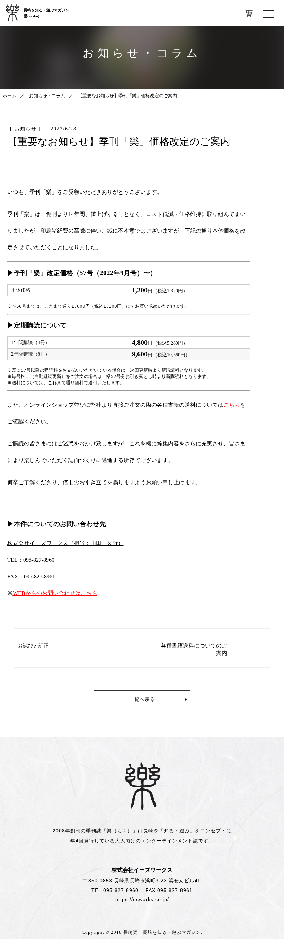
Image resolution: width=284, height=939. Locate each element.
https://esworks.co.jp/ (142, 899)
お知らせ (26, 129)
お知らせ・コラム (47, 95)
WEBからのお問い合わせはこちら (55, 593)
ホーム (9, 95)
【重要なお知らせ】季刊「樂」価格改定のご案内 (127, 95)
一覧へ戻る (142, 699)
